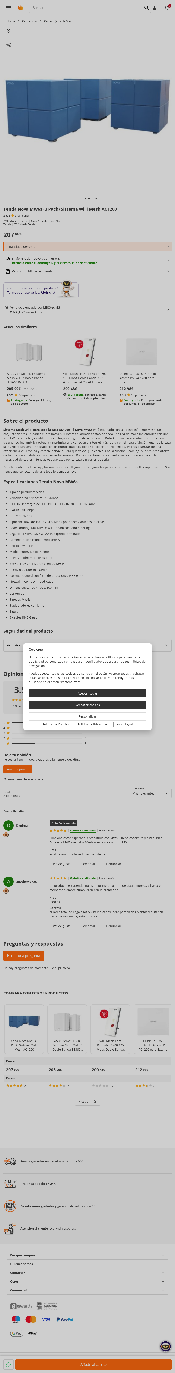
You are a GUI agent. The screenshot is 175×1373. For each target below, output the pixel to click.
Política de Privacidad (93, 724)
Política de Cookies (55, 724)
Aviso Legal (125, 724)
